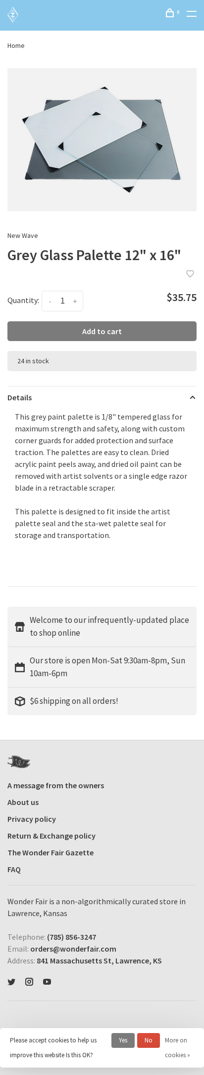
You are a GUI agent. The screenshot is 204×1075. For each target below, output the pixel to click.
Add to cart (102, 331)
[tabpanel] (102, 139)
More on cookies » (177, 1047)
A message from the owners (55, 785)
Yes (123, 1040)
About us (23, 802)
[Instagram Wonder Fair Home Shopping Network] (29, 982)
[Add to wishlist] (190, 274)
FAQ (14, 869)
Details (19, 397)
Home (16, 45)
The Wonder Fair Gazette (50, 852)
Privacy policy (31, 819)
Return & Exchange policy (51, 836)
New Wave (22, 235)
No (149, 1040)
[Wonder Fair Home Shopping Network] (18, 762)
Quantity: (23, 300)
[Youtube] (47, 982)
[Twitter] (11, 982)
